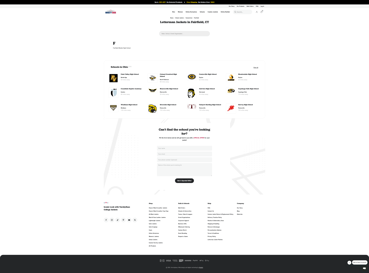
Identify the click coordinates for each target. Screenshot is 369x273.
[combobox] (184, 33)
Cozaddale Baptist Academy (131, 89)
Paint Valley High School (130, 74)
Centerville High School (208, 74)
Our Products (240, 6)
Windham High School (129, 105)
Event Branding (182, 233)
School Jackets (179, 18)
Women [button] (180, 12)
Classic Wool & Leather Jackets (158, 208)
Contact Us (211, 211)
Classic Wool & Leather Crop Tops (158, 211)
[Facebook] (106, 220)
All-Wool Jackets (154, 214)
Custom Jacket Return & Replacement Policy (220, 214)
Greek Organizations (184, 217)
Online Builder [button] (225, 12)
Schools (202, 12)
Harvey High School (245, 105)
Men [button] (173, 12)
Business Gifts (182, 224)
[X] (135, 220)
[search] (235, 12)
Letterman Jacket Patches (215, 239)
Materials (240, 214)
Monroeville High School (169, 89)
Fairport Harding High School (210, 105)
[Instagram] (112, 220)
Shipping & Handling (213, 224)
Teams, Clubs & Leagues (185, 214)
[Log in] (256, 12)
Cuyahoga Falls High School (248, 89)
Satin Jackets (153, 224)
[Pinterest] (123, 220)
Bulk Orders (250, 6)
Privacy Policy (212, 236)
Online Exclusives (191, 12)
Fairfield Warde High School (122, 48)
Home (171, 18)
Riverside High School (168, 105)
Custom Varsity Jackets (156, 243)
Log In (262, 6)
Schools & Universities (184, 211)
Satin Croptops (153, 227)
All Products (152, 246)
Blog (238, 211)
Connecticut (189, 18)
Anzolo (201, 267)
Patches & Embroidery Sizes (216, 220)
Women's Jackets (154, 236)
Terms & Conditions (213, 233)
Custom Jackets (213, 12)
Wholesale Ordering (184, 227)
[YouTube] (129, 220)
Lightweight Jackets (154, 220)
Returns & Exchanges (214, 227)
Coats (150, 230)
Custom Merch (182, 230)
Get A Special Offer (184, 181)
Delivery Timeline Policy (215, 217)
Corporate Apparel (183, 220)
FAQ (257, 6)
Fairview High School (207, 89)
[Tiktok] (117, 220)
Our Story (231, 6)
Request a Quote (183, 236)
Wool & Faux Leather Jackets (157, 217)
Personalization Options (214, 230)
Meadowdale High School (247, 74)
